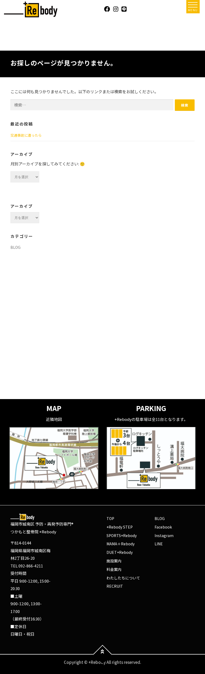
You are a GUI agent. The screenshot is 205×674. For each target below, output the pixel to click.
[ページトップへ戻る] (102, 654)
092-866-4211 (30, 566)
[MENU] (193, 4)
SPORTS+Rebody (122, 535)
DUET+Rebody (120, 552)
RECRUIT (115, 586)
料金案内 (114, 569)
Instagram (164, 535)
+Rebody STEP (120, 527)
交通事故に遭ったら (26, 135)
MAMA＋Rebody (121, 543)
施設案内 (114, 560)
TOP (110, 518)
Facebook (163, 527)
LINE (159, 543)
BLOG (15, 247)
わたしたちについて (123, 577)
